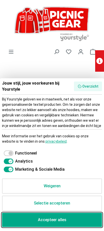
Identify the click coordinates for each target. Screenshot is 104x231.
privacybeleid (56, 141)
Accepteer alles (52, 219)
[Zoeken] (56, 52)
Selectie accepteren (52, 203)
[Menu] (11, 52)
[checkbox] (19, 153)
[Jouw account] (81, 52)
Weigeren (52, 186)
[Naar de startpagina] (52, 24)
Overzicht (90, 86)
